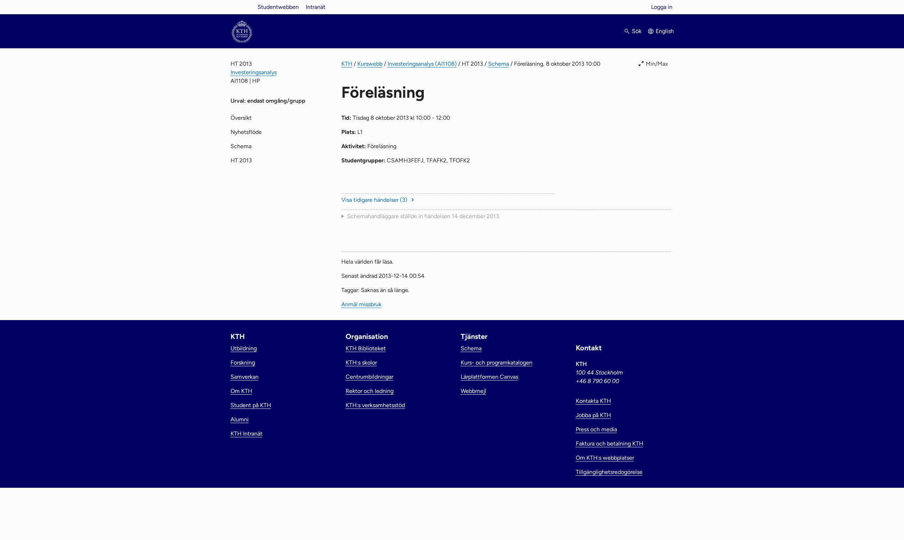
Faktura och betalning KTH (609, 443)
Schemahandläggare (423, 216)
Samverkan (245, 376)
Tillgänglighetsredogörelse (609, 472)
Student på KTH (251, 405)
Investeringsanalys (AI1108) (422, 63)
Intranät (315, 7)
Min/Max (657, 63)
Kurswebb (370, 63)
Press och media (596, 429)
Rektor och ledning (370, 391)
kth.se (241, 7)
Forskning (243, 362)
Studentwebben (278, 7)
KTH (346, 63)
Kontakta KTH (593, 401)
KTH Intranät (246, 433)
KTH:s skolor (361, 362)
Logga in (661, 7)
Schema (498, 63)
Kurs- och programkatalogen (496, 362)
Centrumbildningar (369, 376)
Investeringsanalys (254, 72)
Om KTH (241, 391)
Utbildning (244, 348)
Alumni (240, 419)
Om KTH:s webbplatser (605, 457)
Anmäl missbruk (361, 304)
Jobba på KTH (593, 415)
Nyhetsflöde (246, 132)
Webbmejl (473, 391)
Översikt (241, 117)
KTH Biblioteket (366, 348)
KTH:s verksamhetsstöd (375, 405)
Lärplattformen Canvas (489, 376)
